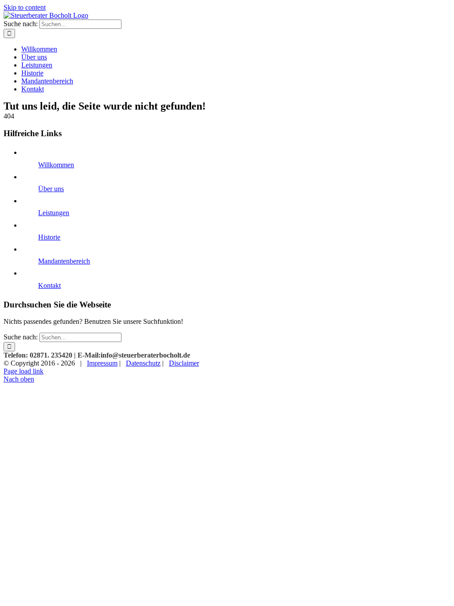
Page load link (23, 371)
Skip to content (25, 7)
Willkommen (56, 165)
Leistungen (53, 212)
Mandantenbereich (64, 261)
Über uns (51, 189)
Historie (49, 237)
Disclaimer (184, 363)
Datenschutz (143, 363)
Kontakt (49, 285)
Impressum (102, 363)
